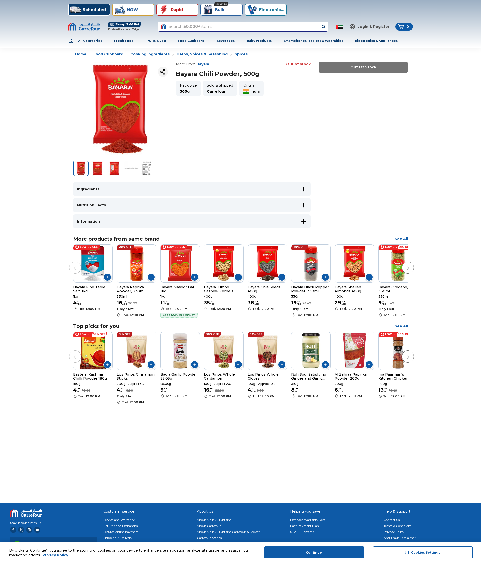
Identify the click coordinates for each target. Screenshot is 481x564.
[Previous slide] (70, 263)
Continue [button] (314, 552)
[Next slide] (403, 263)
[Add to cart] (107, 277)
